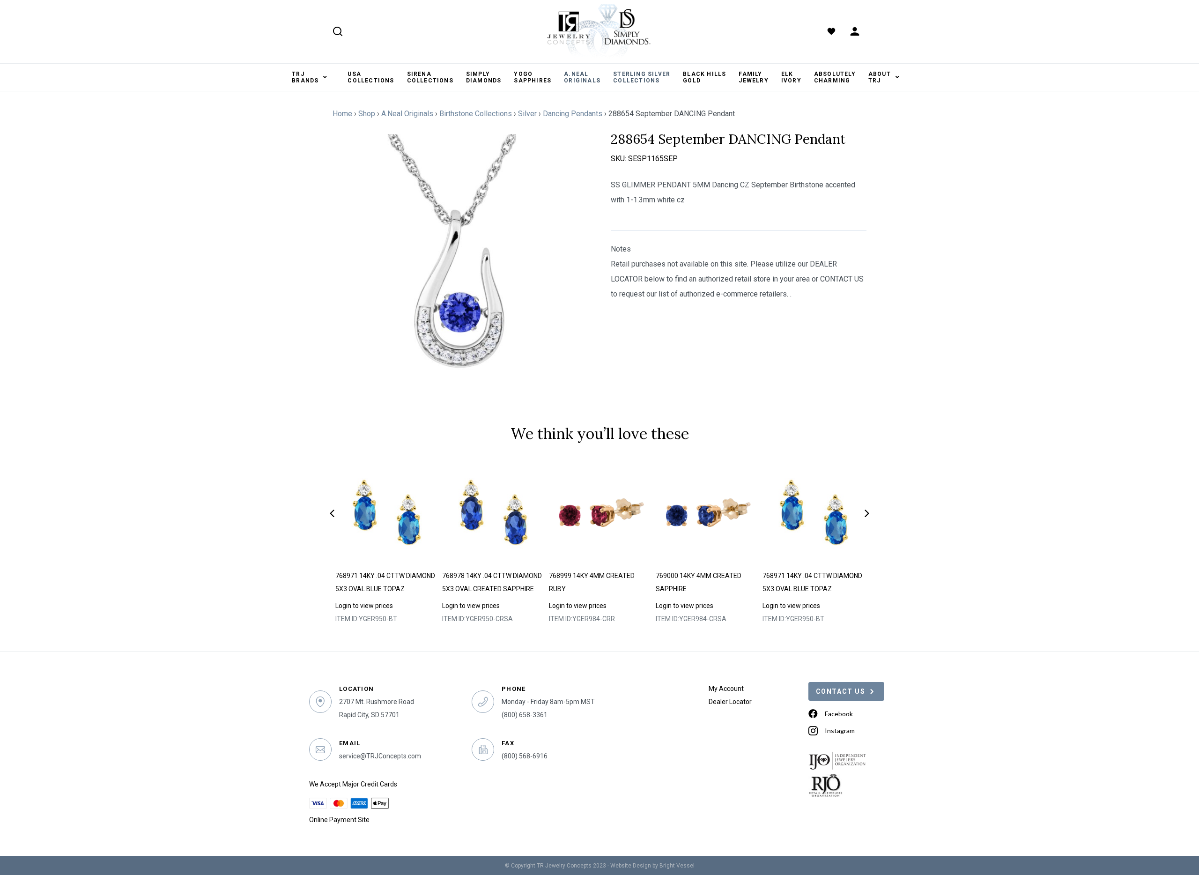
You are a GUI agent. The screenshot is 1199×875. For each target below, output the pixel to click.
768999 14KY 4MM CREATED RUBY (592, 582)
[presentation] (332, 513)
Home (342, 113)
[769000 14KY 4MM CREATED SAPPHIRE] (706, 512)
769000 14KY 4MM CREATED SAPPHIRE (698, 582)
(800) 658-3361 (525, 715)
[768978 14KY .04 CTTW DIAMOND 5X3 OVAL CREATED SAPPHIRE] (493, 512)
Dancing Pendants (572, 113)
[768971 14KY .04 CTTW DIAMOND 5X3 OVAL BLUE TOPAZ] (386, 512)
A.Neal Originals (407, 113)
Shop (366, 113)
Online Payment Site (339, 819)
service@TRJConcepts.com (380, 756)
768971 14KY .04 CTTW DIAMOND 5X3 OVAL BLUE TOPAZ (385, 582)
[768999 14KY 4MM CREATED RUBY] (600, 512)
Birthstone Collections (475, 113)
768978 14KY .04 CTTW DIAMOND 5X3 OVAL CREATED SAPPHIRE (492, 582)
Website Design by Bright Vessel (652, 865)
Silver (527, 113)
